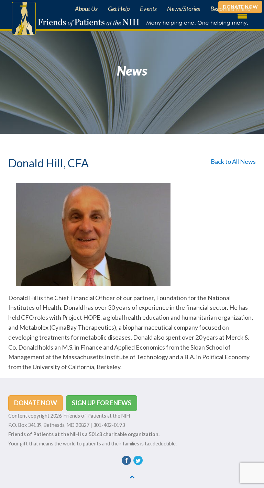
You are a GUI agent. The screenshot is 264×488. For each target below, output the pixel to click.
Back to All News (233, 161)
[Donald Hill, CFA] (93, 233)
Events (148, 8)
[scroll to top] (132, 476)
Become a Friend (230, 8)
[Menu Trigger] (242, 15)
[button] (35, 403)
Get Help (119, 8)
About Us (86, 8)
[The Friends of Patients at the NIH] (22, 17)
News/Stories (183, 8)
